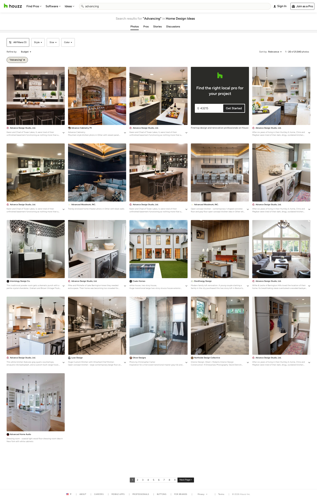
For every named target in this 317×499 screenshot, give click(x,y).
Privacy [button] (201, 494)
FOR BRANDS (180, 494)
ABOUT (82, 494)
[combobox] (175, 6)
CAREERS (99, 494)
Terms (221, 494)
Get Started (234, 108)
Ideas (68, 6)
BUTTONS (161, 494)
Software (52, 6)
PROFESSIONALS (140, 494)
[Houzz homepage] (13, 5)
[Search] (82, 6)
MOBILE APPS (118, 494)
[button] (18, 42)
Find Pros (32, 6)
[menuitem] (34, 6)
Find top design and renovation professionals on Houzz (219, 127)
